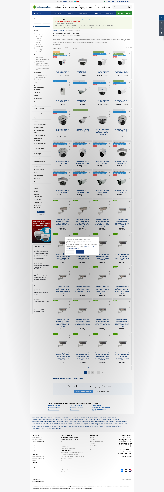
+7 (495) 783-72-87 (86, 8)
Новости (92, 451)
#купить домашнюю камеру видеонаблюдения (72, 419)
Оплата (63, 467)
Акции (35, 443)
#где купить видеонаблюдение (53, 428)
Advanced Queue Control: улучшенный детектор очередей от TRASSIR (40, 277)
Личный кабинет (124, 1)
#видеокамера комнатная (53, 424)
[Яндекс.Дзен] (126, 470)
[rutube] (130, 470)
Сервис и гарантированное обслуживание (72, 460)
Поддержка (97, 13)
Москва (65, 1)
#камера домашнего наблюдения (110, 419)
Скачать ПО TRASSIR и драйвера (70, 439)
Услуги (34, 467)
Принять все (80, 252)
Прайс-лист (110, 1)
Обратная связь (65, 450)
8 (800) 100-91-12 (70, 8)
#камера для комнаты (121, 421)
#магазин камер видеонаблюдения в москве (115, 423)
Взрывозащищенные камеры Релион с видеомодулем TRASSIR (42, 267)
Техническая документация (69, 437)
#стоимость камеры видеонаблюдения (74, 426)
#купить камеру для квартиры (93, 419)
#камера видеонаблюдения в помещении (42, 417)
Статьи (63, 471)
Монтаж (63, 462)
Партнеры (57, 13)
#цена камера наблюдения (53, 423)
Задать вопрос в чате (103, 391)
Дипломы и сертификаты (96, 441)
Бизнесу (70, 13)
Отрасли (34, 462)
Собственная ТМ (83, 13)
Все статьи (47, 285)
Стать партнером (100, 19)
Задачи (34, 464)
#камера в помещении (88, 421)
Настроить (70, 252)
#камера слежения (79, 424)
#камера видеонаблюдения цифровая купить (43, 421)
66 (98, 372)
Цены (35, 450)
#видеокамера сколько (38, 428)
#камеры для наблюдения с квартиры (104, 421)
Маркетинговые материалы (97, 449)
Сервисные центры (66, 469)
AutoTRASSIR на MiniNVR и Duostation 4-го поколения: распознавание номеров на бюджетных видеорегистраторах (41, 255)
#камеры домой (58, 426)
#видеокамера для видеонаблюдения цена (92, 423)
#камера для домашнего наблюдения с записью (69, 421)
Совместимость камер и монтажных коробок (73, 456)
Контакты (92, 443)
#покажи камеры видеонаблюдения (70, 423)
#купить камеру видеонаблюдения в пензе (110, 426)
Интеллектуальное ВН (38, 458)
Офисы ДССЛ (93, 445)
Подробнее (57, 44)
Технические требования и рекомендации (72, 452)
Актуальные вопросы (66, 458)
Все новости (46, 246)
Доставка (63, 465)
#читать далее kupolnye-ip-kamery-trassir (42, 426)
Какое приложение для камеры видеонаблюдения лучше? (41, 292)
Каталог (38, 13)
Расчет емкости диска (67, 441)
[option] (41, 231)
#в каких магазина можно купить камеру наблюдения (117, 424)
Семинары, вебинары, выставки (42, 445)
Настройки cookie (127, 479)
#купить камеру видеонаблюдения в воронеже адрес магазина (71, 417)
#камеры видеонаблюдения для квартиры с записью (45, 419)
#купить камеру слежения (91, 426)
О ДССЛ (92, 437)
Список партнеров (37, 437)
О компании (110, 13)
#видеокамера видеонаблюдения (93, 424)
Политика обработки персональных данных (101, 447)
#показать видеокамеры (38, 423)
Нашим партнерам (37, 441)
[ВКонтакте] (122, 470)
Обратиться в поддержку (68, 448)
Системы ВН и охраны (38, 456)
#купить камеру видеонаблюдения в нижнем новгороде (102, 417)
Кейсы (34, 460)
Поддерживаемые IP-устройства (69, 454)
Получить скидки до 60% (86, 19)
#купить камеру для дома (38, 424)
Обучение (36, 447)
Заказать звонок (125, 13)
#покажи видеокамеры (67, 424)
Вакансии (92, 439)
